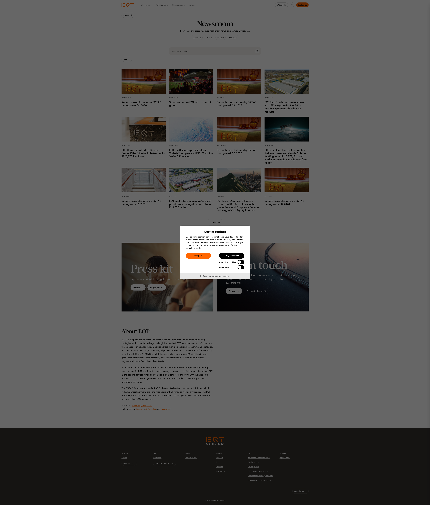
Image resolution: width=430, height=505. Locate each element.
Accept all (198, 255)
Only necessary (232, 255)
